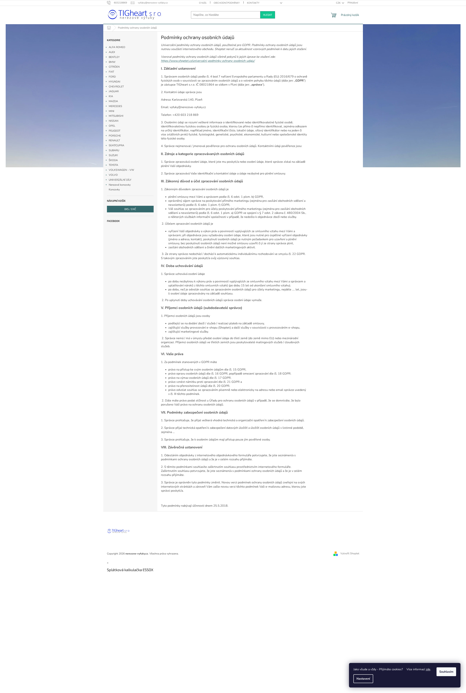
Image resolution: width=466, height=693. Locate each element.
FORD (112, 76)
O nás (202, 3)
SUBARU (114, 150)
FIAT (111, 71)
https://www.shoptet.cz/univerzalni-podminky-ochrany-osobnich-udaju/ (208, 61)
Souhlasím (446, 672)
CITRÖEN (114, 67)
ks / (130, 209)
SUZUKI (113, 155)
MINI (111, 111)
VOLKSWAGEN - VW (121, 170)
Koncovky (114, 189)
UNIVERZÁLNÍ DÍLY (120, 180)
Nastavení (363, 679)
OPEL (112, 126)
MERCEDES (115, 106)
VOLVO (113, 175)
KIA (111, 96)
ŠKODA (113, 160)
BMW (112, 62)
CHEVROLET (116, 86)
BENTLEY (114, 57)
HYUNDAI (114, 81)
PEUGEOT (114, 130)
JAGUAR (114, 91)
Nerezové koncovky (120, 185)
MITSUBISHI (116, 116)
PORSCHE (115, 135)
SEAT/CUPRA (116, 145)
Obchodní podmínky (227, 3)
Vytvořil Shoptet (349, 553)
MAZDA (113, 101)
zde (428, 669)
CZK (338, 3)
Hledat (267, 14)
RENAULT (114, 140)
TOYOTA (113, 165)
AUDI (112, 52)
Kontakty (253, 3)
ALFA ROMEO (117, 47)
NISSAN (113, 121)
